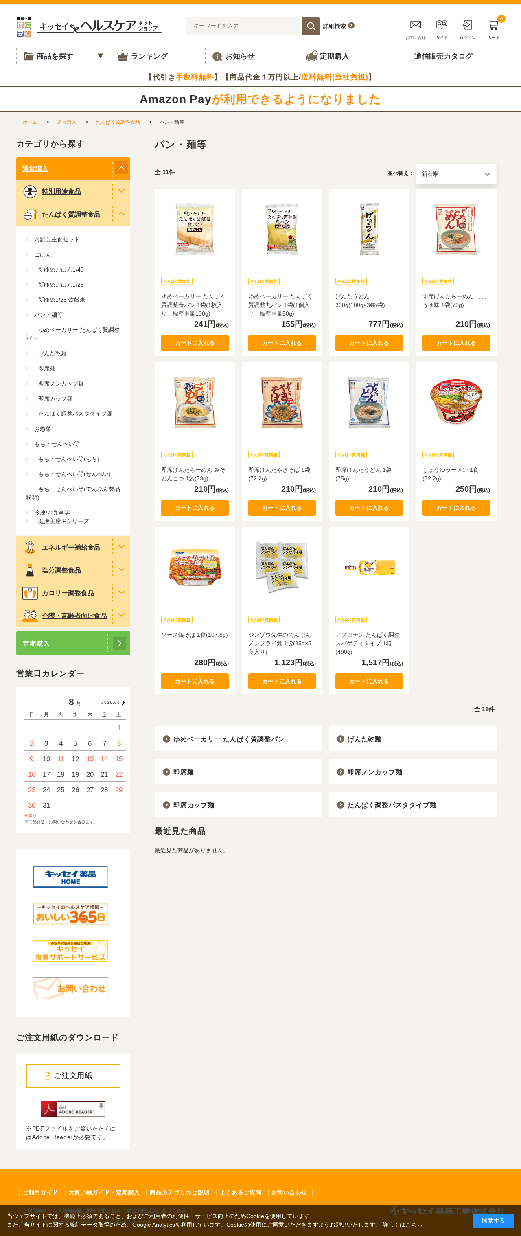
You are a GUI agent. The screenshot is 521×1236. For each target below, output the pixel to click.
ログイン (468, 37)
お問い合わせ (289, 1192)
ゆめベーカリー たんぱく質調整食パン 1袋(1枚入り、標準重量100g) (193, 305)
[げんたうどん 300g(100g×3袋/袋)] (369, 229)
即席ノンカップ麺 (375, 772)
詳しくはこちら (402, 1224)
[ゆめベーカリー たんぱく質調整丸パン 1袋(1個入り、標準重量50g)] (282, 229)
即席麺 (183, 772)
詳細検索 (334, 26)
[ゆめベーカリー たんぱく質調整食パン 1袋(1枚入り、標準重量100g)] (195, 229)
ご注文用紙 (73, 1076)
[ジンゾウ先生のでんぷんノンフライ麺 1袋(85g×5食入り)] (282, 567)
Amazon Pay (260, 99)
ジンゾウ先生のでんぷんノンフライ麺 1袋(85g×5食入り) (279, 643)
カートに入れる (195, 343)
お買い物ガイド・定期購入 (104, 1192)
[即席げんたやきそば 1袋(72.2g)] (282, 402)
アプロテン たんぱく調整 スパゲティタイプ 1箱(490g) (367, 643)
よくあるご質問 (241, 1192)
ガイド (442, 37)
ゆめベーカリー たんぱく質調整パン (229, 739)
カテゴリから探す (50, 143)
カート (495, 28)
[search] (311, 26)
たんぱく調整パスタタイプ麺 (392, 805)
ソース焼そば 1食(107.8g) (194, 634)
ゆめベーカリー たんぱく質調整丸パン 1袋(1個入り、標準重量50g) (280, 305)
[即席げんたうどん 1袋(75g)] (369, 402)
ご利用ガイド (40, 1192)
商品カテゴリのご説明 (180, 1192)
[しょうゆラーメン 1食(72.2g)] (456, 402)
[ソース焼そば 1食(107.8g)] (195, 567)
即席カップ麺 (194, 805)
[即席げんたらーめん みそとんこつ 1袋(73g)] (195, 402)
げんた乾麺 (365, 739)
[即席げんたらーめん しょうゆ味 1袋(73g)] (456, 229)
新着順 (430, 174)
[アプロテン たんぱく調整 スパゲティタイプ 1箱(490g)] (369, 567)
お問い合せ (415, 37)
